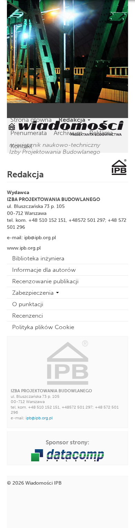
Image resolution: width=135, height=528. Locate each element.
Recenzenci (27, 315)
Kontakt (21, 146)
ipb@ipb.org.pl (39, 418)
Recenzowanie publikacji (45, 281)
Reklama (101, 133)
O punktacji (27, 304)
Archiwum (68, 133)
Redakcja (72, 120)
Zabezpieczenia (33, 292)
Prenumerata (28, 133)
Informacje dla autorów (44, 269)
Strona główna (31, 120)
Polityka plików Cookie (43, 327)
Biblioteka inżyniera (38, 258)
